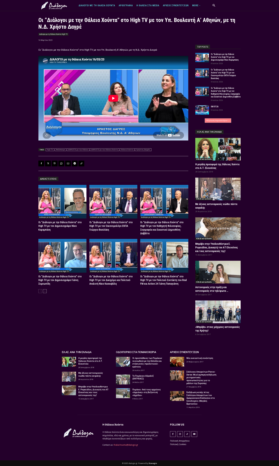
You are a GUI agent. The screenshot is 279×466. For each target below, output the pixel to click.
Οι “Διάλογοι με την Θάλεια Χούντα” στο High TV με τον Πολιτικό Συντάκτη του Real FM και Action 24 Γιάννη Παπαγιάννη (163, 280)
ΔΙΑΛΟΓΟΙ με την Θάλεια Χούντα (104, 150)
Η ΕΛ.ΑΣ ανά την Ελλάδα (204, 159)
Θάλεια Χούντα (127, 150)
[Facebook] (41, 163)
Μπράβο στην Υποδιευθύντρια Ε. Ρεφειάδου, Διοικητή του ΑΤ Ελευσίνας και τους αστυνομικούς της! (216, 247)
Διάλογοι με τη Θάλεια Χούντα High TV (53, 34)
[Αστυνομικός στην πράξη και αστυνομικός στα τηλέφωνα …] (218, 272)
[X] (48, 163)
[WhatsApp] (61, 163)
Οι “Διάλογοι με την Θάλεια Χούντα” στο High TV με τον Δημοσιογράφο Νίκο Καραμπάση (60, 226)
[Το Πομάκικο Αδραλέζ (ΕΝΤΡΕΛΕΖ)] (123, 379)
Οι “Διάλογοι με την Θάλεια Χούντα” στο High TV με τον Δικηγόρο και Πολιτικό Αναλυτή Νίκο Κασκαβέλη (111, 280)
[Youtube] (194, 434)
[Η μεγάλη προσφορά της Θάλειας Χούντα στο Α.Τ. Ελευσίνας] (218, 149)
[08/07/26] (202, 110)
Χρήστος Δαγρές (143, 150)
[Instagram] (180, 434)
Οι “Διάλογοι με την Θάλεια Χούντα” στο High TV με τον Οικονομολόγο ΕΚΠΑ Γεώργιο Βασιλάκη (111, 226)
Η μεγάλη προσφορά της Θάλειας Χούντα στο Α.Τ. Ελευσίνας (90, 361)
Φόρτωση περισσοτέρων (217, 120)
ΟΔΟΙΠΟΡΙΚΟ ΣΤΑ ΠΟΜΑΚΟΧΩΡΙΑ (136, 352)
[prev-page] (40, 291)
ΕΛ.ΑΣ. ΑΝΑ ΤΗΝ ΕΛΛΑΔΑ (77, 352)
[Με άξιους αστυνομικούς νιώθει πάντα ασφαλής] (218, 189)
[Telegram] (75, 163)
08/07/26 (214, 106)
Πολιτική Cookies (178, 444)
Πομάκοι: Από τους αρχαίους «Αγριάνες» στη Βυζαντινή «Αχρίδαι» (146, 392)
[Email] (68, 163)
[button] (213, 5)
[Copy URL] (81, 163)
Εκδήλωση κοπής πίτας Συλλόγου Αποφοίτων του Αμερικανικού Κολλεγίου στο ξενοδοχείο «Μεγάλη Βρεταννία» (200, 398)
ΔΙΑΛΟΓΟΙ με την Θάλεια (78, 150)
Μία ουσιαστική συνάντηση (199, 358)
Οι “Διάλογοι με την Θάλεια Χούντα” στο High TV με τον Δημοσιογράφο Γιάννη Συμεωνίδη (60, 280)
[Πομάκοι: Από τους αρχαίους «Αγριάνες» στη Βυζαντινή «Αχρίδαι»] (123, 393)
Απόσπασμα (60, 150)
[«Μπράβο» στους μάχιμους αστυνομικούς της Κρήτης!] (218, 311)
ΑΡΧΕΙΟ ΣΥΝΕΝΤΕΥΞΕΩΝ (184, 352)
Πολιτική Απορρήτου (180, 440)
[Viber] (55, 163)
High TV (50, 150)
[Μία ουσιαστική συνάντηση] (177, 362)
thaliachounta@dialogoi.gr (126, 444)
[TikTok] (187, 434)
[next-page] (45, 291)
